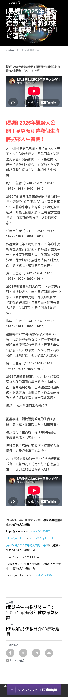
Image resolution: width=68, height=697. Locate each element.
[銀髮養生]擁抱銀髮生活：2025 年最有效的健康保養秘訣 (32, 612)
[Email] (49, 653)
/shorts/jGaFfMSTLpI (41, 531)
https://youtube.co (16, 538)
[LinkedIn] (36, 653)
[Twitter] (23, 653)
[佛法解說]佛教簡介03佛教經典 (32, 631)
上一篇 (9, 602)
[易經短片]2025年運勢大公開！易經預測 (29, 564)
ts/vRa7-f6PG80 (44, 575)
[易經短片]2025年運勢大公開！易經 (27, 545)
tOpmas (36, 557)
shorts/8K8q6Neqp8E (42, 538)
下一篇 (9, 624)
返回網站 (15, 2)
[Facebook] (10, 653)
